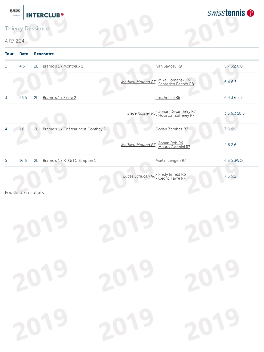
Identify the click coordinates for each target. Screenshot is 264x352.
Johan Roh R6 (170, 143)
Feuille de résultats (24, 192)
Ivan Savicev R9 (168, 66)
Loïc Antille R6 (167, 98)
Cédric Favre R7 (171, 178)
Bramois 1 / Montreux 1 (63, 66)
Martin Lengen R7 (170, 160)
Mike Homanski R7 (174, 80)
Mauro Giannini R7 (174, 147)
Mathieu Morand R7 (138, 82)
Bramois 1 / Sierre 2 (59, 98)
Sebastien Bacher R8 (176, 84)
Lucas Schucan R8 (139, 176)
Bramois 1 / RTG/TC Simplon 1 (69, 160)
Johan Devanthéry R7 (177, 112)
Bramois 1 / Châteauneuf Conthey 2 (74, 129)
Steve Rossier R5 (141, 113)
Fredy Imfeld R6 (172, 174)
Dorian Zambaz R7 (171, 129)
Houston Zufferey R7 (176, 115)
